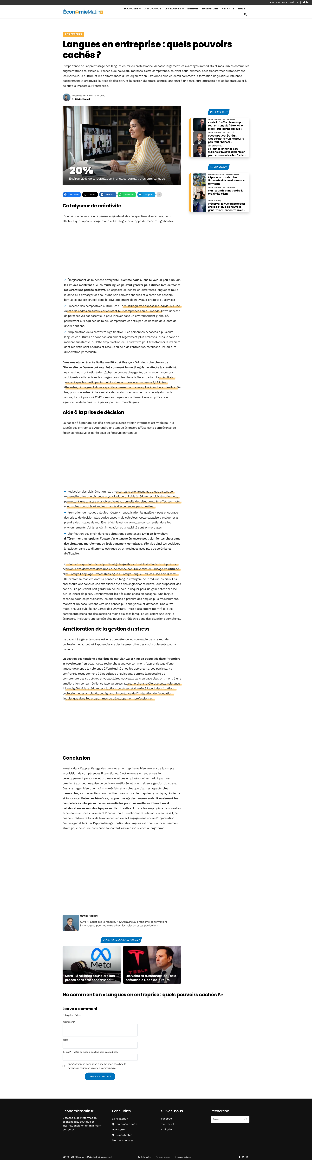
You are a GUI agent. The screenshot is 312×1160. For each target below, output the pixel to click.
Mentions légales (122, 1140)
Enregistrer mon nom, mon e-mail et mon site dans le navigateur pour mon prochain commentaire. (97, 1066)
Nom (66, 1039)
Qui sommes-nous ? (124, 1124)
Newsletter (119, 1129)
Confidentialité (144, 1157)
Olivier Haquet (88, 915)
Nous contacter (122, 1135)
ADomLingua (128, 921)
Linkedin (166, 1129)
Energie (192, 8)
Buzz (241, 8)
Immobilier (210, 8)
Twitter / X (168, 1124)
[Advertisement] (122, 251)
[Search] (245, 1119)
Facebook (167, 1118)
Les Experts (173, 8)
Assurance (152, 8)
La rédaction (120, 1118)
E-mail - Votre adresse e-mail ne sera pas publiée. (90, 1052)
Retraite (228, 8)
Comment (69, 1022)
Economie (131, 8)
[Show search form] (245, 14)
